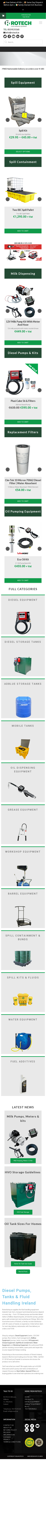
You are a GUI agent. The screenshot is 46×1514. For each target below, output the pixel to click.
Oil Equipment (33, 1340)
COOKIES (7, 1437)
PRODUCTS (29, 1399)
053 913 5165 (13, 29)
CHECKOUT (25, 15)
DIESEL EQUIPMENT (32, 1402)
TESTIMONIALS (31, 1409)
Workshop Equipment (20, 1345)
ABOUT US (7, 1427)
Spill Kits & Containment (24, 1343)
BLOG (27, 1406)
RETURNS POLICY (10, 1430)
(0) (30, 15)
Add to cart (23, 231)
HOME (27, 1397)
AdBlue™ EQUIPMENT (33, 1404)
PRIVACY (6, 1439)
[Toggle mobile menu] (41, 22)
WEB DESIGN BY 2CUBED (35, 1456)
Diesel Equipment (21, 1336)
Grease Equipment (8, 1343)
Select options (23, 152)
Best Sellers (21, 1371)
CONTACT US (8, 1425)
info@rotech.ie (12, 32)
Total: (25, 17)
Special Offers (31, 1371)
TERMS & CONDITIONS (12, 1442)
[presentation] (8, 120)
